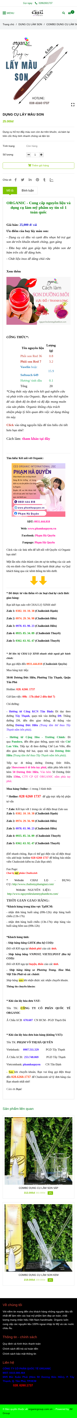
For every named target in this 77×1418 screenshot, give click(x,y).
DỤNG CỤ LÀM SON (30, 24)
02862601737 (45, 3)
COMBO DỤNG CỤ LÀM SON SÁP (38, 1187)
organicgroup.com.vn (40, 1409)
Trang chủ (8, 24)
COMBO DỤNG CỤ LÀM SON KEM (39, 1274)
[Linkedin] (30, 180)
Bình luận (28, 190)
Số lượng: (9, 154)
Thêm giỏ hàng (40, 165)
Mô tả (9, 190)
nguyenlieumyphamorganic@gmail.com (33, 1390)
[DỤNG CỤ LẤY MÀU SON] (38, 12)
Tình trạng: (9, 146)
